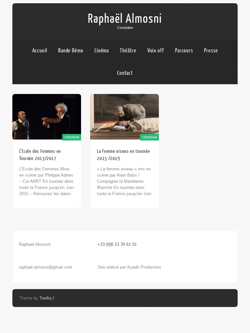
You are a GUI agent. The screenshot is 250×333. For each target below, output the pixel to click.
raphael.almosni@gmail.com (45, 267)
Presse (211, 50)
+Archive (71, 137)
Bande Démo (70, 50)
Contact (125, 73)
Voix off (155, 50)
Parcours (184, 50)
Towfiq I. (47, 298)
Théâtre (128, 50)
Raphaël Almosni (125, 19)
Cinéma (101, 50)
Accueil (39, 50)
